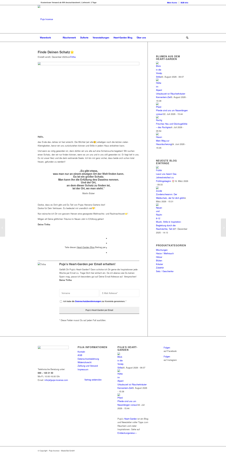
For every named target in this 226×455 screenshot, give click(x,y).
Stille (158, 76)
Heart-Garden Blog (85, 247)
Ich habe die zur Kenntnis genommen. (94, 301)
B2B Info (184, 2)
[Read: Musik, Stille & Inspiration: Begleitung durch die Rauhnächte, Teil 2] (159, 218)
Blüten (159, 260)
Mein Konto (172, 2)
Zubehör (160, 267)
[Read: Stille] (159, 73)
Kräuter (159, 264)
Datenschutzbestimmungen (88, 301)
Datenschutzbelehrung (88, 358)
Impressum (83, 369)
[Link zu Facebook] (180, 450)
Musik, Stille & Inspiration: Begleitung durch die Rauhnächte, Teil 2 (168, 225)
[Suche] (186, 37)
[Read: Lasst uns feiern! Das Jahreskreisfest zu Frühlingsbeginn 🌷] (159, 170)
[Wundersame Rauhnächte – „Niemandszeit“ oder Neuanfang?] (2, 227)
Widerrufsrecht (84, 362)
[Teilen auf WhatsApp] (110, 243)
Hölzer (159, 257)
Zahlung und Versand (88, 365)
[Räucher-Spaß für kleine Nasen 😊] (223, 227)
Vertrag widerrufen (93, 379)
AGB (80, 355)
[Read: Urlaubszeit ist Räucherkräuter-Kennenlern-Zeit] (159, 90)
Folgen (167, 347)
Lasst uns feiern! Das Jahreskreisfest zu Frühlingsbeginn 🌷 (166, 177)
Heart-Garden (130, 418)
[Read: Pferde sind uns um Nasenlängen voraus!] (159, 106)
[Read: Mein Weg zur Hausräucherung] (159, 137)
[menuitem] (172, 2)
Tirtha (73, 56)
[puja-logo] (56, 19)
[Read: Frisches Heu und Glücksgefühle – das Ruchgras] (159, 120)
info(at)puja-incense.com (56, 380)
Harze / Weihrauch (165, 253)
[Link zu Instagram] (185, 450)
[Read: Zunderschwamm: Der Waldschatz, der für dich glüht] (159, 190)
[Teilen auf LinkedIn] (110, 247)
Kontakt (81, 351)
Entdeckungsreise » (126, 432)
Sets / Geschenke (164, 271)
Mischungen (162, 249)
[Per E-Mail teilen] (110, 252)
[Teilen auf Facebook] (110, 238)
